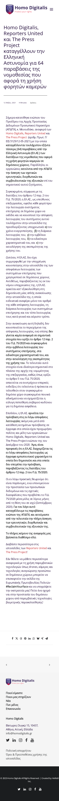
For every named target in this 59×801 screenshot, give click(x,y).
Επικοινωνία (13, 709)
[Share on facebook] (12, 638)
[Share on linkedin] (29, 638)
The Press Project (16, 137)
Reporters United (35, 133)
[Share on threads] (21, 638)
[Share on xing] (42, 638)
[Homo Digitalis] (26, 9)
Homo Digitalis (14, 133)
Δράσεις (33, 102)
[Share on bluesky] (38, 638)
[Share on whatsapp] (34, 638)
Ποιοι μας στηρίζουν (18, 697)
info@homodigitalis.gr (19, 733)
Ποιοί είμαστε (14, 693)
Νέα (8, 701)
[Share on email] (47, 638)
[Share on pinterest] (25, 638)
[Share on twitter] (17, 638)
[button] (51, 9)
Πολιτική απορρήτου (18, 750)
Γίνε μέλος (12, 705)
